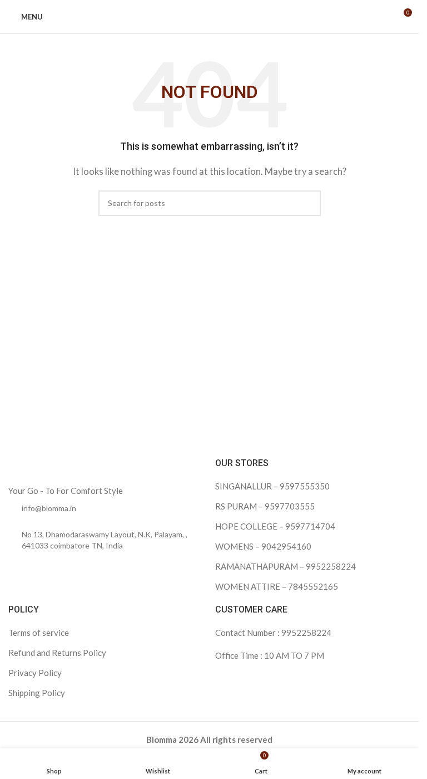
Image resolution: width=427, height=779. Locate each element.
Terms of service (38, 633)
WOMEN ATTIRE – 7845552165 (276, 586)
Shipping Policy (36, 693)
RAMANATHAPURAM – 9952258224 (285, 566)
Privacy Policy (35, 673)
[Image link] (77, 469)
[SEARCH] (308, 203)
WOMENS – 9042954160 (263, 546)
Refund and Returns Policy (57, 653)
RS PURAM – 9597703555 (265, 506)
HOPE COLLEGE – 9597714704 (275, 526)
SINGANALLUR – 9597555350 (272, 486)
